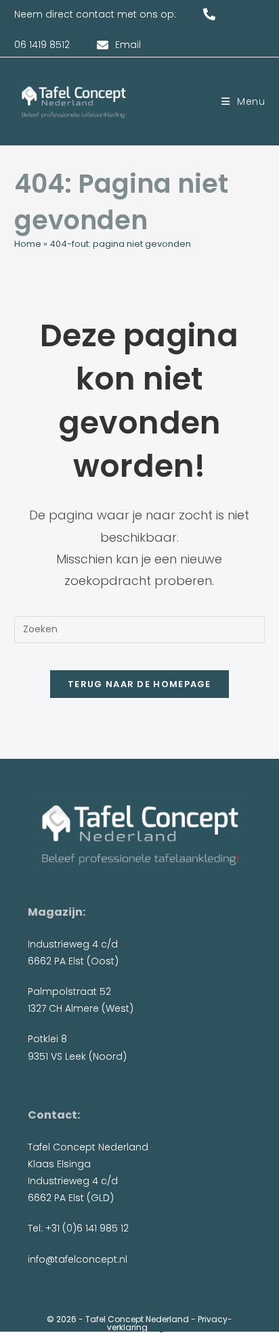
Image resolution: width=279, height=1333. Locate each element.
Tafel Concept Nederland (137, 1319)
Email (128, 44)
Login (161, 1327)
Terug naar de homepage (139, 684)
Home (27, 243)
